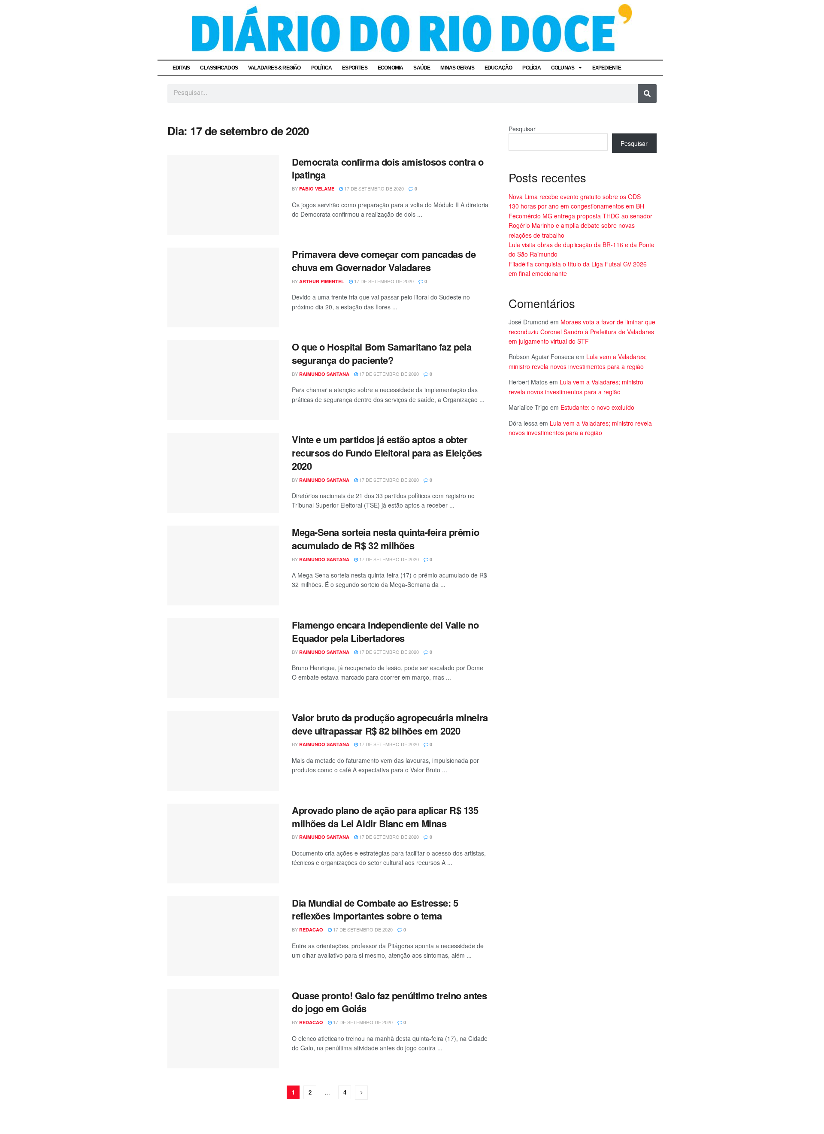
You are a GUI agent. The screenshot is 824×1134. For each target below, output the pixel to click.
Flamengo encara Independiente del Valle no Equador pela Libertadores (385, 631)
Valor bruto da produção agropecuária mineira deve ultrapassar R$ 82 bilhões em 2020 (390, 724)
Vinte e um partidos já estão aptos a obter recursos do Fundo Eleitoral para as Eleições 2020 (387, 452)
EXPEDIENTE (606, 68)
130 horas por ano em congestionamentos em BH (576, 206)
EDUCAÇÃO (498, 68)
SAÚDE (421, 68)
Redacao (311, 929)
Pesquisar (522, 128)
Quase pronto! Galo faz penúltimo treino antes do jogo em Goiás (389, 1002)
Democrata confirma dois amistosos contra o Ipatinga (388, 168)
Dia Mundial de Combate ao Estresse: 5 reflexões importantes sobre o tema (375, 909)
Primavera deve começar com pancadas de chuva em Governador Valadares (384, 260)
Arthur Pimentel (321, 281)
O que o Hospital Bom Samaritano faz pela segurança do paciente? (381, 353)
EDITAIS (181, 68)
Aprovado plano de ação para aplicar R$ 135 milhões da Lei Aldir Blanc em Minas (385, 816)
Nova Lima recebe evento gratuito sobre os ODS (575, 196)
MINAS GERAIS (457, 68)
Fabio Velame (316, 188)
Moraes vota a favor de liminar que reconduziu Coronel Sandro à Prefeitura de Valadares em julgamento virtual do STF (582, 331)
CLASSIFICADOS (219, 68)
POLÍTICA (321, 68)
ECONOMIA (390, 68)
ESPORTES (354, 68)
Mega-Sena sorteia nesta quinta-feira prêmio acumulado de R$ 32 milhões (385, 538)
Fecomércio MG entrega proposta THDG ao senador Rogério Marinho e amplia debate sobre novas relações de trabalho (580, 225)
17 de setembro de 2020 (373, 188)
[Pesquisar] (647, 93)
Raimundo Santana (324, 374)
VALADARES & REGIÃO (274, 68)
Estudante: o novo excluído (597, 407)
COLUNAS (562, 68)
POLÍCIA (531, 68)
